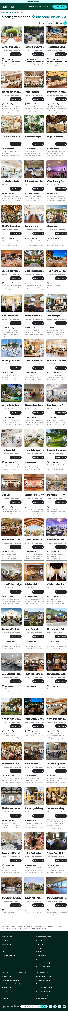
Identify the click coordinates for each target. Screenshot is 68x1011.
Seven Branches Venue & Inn (16, 47)
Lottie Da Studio (33, 853)
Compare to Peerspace (43, 991)
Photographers (41, 955)
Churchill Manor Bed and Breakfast (19, 136)
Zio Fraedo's (8, 539)
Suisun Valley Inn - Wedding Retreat (42, 898)
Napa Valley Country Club (15, 718)
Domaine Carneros (57, 360)
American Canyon (7, 12)
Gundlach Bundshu (11, 898)
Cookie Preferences (8, 955)
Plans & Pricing (7, 976)
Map (60, 23)
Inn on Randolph (33, 136)
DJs (37, 959)
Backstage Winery (34, 808)
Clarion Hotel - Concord (37, 494)
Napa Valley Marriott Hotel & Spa (41, 718)
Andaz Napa (53, 315)
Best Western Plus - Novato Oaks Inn (20, 674)
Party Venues (40, 940)
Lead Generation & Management (13, 984)
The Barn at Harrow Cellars (15, 808)
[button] (65, 23)
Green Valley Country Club (38, 360)
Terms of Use (6, 944)
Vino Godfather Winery (13, 315)
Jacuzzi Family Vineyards (37, 47)
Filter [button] (42, 23)
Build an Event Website (43, 966)
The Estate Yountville (35, 450)
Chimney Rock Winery (13, 629)
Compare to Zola (41, 999)
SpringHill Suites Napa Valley (16, 271)
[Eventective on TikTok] (55, 1006)
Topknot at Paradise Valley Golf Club (20, 853)
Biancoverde (31, 763)
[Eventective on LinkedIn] (64, 1006)
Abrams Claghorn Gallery (38, 405)
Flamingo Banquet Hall (13, 360)
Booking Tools (6, 987)
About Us (5, 940)
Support (5, 999)
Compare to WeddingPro (44, 980)
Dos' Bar (6, 494)
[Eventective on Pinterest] (50, 1006)
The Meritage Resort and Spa (17, 226)
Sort (51, 23)
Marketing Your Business (10, 980)
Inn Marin (52, 494)
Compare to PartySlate (43, 995)
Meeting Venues (41, 948)
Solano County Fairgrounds (38, 181)
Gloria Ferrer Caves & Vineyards (41, 539)
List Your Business (34, 7)
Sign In (45, 7)
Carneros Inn (31, 226)
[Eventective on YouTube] (59, 1006)
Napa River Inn (32, 91)
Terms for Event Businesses (11, 948)
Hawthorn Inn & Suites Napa (39, 315)
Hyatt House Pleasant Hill (37, 674)
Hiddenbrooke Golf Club (14, 181)
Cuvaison (52, 226)
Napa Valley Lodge (12, 584)
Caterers (39, 952)
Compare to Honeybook (44, 987)
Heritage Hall (8, 450)
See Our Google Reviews (44, 976)
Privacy (4, 952)
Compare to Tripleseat (43, 984)
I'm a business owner (33, 1)
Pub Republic (31, 584)
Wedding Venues (41, 944)
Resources (5, 995)
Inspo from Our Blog (43, 963)
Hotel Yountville (32, 629)
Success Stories (7, 991)
